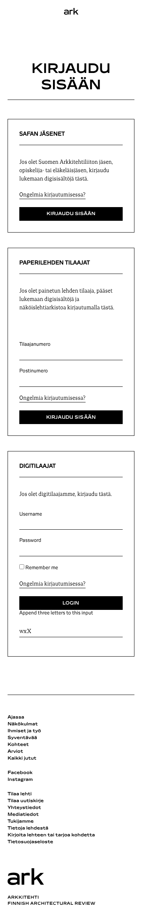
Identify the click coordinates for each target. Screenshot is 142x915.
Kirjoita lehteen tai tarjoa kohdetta (51, 835)
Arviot (15, 751)
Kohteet (18, 744)
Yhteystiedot (24, 808)
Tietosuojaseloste (30, 842)
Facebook (20, 773)
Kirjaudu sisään (71, 214)
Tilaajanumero (34, 344)
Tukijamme (21, 821)
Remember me (41, 567)
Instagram (20, 779)
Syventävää (22, 738)
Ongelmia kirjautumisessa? (52, 195)
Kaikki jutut (22, 758)
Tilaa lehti (20, 794)
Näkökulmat (23, 724)
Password (30, 540)
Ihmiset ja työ (24, 731)
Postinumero (33, 371)
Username (30, 514)
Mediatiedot (23, 814)
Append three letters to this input (56, 613)
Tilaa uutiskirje (26, 801)
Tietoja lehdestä (28, 828)
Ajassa (16, 717)
